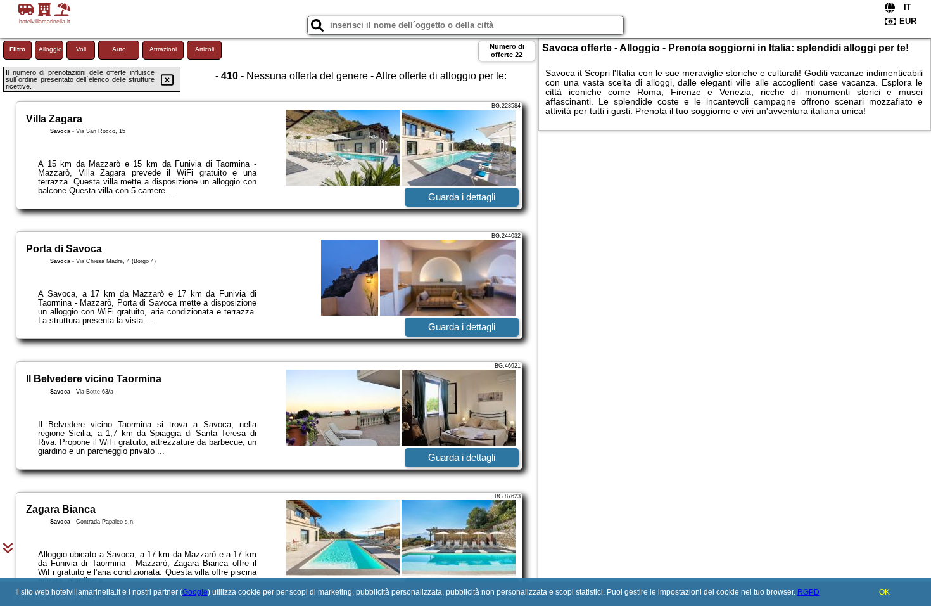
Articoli (204, 49)
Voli (81, 49)
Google (195, 592)
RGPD (808, 592)
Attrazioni (163, 49)
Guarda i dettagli (461, 196)
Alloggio (50, 49)
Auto (119, 49)
